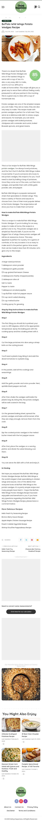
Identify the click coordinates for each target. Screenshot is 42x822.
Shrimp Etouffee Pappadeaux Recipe (16, 527)
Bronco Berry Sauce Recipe (12, 517)
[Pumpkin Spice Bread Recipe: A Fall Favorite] (31, 755)
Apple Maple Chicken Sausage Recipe (17, 520)
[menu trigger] (4, 7)
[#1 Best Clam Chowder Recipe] (31, 725)
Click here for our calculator (21, 612)
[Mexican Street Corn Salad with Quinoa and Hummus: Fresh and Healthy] (11, 755)
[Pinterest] (32, 540)
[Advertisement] (21, 146)
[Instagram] (26, 801)
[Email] (37, 540)
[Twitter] (26, 540)
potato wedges (8, 168)
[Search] (39, 7)
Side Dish (6, 21)
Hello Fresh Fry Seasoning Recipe (15, 513)
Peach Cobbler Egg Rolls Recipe (14, 524)
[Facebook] (20, 540)
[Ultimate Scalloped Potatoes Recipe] (11, 725)
